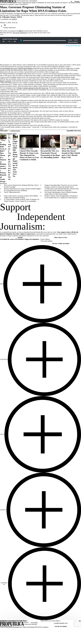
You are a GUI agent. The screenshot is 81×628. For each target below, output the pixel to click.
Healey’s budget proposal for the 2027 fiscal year (33, 88)
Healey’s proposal (5, 81)
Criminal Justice (15, 131)
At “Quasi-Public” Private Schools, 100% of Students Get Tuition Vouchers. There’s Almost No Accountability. (21, 200)
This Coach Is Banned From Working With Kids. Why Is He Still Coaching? (21, 186)
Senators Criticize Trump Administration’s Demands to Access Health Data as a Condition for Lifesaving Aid (61, 196)
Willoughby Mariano (9, 17)
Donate (77, 1)
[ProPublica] (8, 1)
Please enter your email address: (50, 621)
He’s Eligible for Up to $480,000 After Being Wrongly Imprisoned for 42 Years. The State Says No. (15, 157)
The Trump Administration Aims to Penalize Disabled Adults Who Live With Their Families (60, 193)
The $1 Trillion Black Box (12, 192)
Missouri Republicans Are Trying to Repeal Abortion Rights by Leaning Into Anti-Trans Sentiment (22, 189)
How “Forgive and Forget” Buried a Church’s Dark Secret (9, 158)
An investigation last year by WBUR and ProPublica (16, 68)
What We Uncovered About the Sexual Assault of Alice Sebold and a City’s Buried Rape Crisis (71, 153)
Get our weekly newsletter (60, 243)
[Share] (1, 26)
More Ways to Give (60, 237)
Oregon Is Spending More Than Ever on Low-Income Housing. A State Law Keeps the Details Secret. (60, 186)
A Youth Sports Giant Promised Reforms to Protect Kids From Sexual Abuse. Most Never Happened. (61, 189)
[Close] (80, 621)
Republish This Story (74, 131)
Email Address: (45, 239)
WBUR (19, 17)
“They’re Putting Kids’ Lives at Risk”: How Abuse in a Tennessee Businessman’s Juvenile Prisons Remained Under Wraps (3, 160)
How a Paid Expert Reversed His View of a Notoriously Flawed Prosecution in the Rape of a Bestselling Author (50, 153)
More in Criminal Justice (8, 134)
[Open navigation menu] (71, 1)
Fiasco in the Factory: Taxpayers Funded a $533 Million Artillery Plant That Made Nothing (21, 196)
